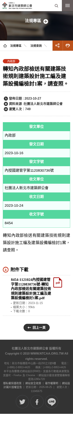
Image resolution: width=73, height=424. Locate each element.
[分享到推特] (22, 401)
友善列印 (68, 46)
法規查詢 (36, 45)
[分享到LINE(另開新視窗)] (51, 401)
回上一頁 (39, 327)
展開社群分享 (58, 46)
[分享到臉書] (37, 401)
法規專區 (15, 45)
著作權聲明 (51, 383)
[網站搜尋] (56, 5)
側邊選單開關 (36, 20)
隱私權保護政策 (12, 383)
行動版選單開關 (67, 5)
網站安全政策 (33, 383)
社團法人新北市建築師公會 (17, 5)
